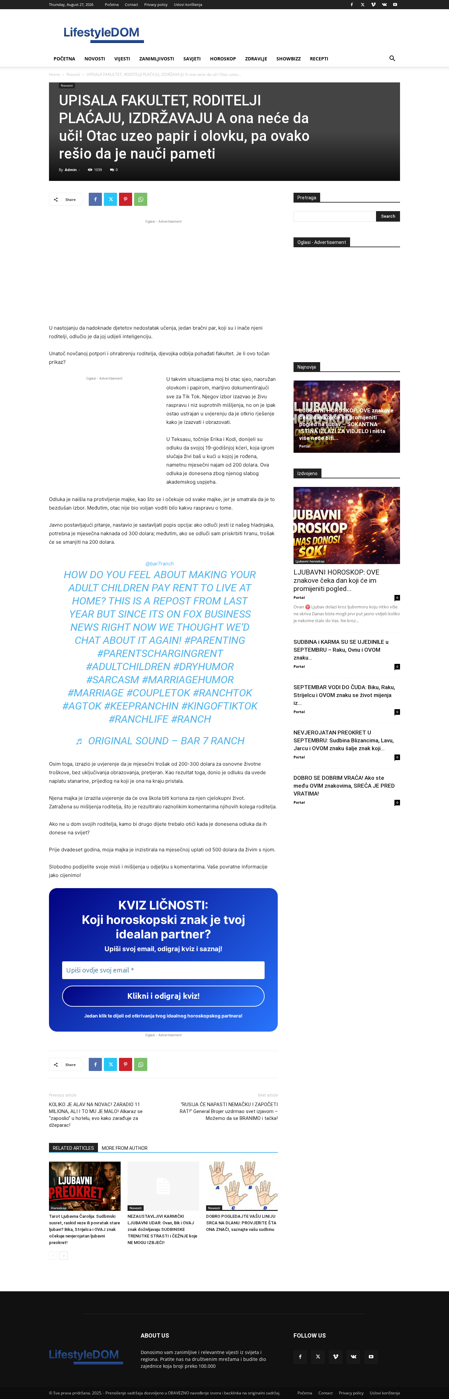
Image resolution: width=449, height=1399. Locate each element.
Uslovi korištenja (188, 4)
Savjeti (192, 58)
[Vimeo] (373, 4)
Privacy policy (156, 4)
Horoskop (223, 58)
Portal (304, 446)
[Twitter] (362, 4)
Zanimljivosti (156, 58)
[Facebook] (352, 4)
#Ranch (191, 719)
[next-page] (63, 1256)
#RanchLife (138, 719)
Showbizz (288, 58)
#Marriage (95, 693)
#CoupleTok (158, 693)
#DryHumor (203, 666)
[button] (392, 59)
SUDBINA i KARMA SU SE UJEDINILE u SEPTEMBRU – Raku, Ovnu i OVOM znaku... (341, 650)
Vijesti (122, 58)
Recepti (319, 58)
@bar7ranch (160, 563)
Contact (131, 4)
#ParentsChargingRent (160, 653)
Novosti (94, 58)
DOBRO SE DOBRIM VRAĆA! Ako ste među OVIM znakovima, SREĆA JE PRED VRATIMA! (344, 786)
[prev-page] (53, 1256)
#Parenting (214, 640)
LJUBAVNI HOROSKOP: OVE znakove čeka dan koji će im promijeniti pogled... (336, 580)
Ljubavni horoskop (309, 561)
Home (54, 74)
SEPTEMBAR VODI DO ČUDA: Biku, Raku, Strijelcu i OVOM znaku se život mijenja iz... (344, 695)
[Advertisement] (163, 271)
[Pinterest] (125, 199)
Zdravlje (256, 58)
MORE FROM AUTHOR (125, 1148)
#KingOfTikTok (219, 706)
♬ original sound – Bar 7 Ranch (160, 740)
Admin (71, 169)
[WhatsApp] (140, 199)
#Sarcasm (112, 679)
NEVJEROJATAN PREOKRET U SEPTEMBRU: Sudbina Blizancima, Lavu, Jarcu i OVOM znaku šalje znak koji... (344, 740)
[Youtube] (395, 4)
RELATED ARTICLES (73, 1148)
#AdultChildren (128, 666)
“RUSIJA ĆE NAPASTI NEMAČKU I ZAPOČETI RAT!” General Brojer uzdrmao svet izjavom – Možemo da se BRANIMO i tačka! (229, 1111)
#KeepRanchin (141, 706)
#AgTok (81, 706)
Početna (112, 4)
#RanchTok (222, 693)
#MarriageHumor (188, 679)
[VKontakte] (384, 4)
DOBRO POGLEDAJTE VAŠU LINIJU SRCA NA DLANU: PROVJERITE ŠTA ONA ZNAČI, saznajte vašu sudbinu (241, 1223)
